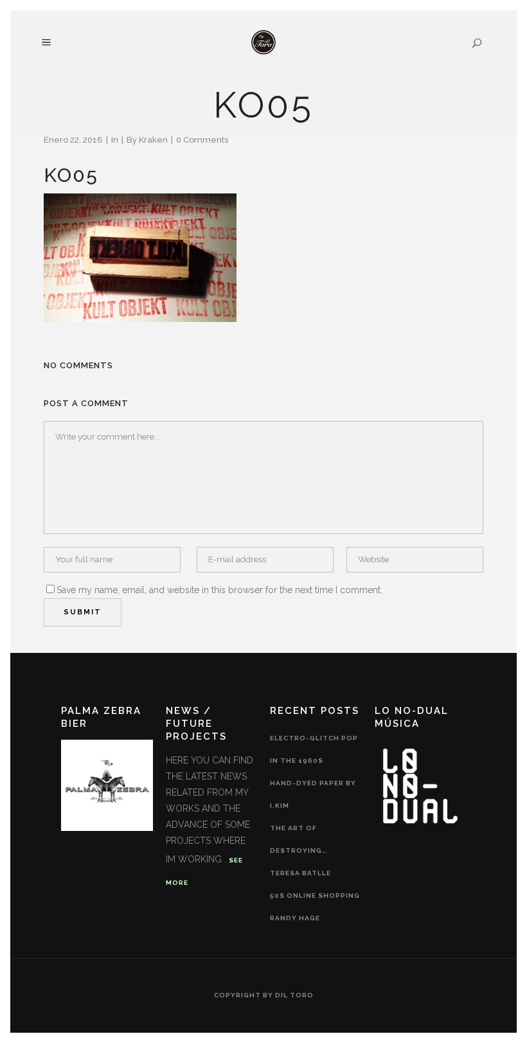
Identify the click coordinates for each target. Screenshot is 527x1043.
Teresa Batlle (300, 873)
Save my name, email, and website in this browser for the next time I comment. (219, 590)
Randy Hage (295, 918)
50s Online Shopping (315, 895)
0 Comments (202, 140)
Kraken (153, 140)
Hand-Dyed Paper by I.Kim (313, 794)
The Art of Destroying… (298, 839)
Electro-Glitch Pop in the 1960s (314, 749)
